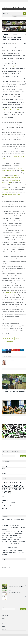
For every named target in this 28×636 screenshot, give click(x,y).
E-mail (3, 454)
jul (16, 495)
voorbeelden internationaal (13, 552)
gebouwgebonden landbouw (8, 531)
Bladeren (20, 521)
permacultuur (5, 541)
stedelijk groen (12, 547)
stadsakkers (22, 541)
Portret (3, 471)
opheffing (18, 338)
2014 (16, 486)
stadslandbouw (6, 545)
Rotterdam (13, 541)
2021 (10, 492)
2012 (4, 486)
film (16, 529)
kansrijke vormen (17, 535)
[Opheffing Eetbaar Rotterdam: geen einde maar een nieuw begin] (14, 26)
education (6, 527)
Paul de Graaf (7, 43)
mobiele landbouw (19, 537)
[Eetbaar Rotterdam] (14, 7)
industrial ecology (19, 533)
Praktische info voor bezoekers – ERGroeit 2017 (14, 441)
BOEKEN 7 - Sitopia (6, 508)
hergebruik (10, 533)
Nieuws (3, 464)
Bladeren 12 (4, 511)
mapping (11, 537)
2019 (21, 489)
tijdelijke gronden (7, 550)
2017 (10, 489)
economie (5, 525)
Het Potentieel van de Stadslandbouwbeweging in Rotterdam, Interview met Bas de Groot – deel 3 (14, 392)
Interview (4, 473)
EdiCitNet (12, 525)
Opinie (25, 43)
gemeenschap (20, 531)
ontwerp (10, 539)
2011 (21, 482)
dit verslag (5, 189)
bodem (3, 523)
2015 (21, 486)
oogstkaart (16, 539)
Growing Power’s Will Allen (12, 110)
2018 (16, 489)
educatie (17, 525)
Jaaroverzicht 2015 (9, 292)
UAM (15, 550)
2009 (10, 482)
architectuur (9, 519)
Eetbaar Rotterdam (8, 338)
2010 (16, 482)
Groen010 (4, 533)
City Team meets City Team (8, 505)
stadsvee (4, 547)
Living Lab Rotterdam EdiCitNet (9, 502)
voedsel (20, 550)
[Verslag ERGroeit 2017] (14, 407)
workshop (4, 554)
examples (11, 529)
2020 (4, 492)
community (15, 523)
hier (23, 170)
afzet (3, 519)
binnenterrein (5, 521)
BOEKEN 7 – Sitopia (13, 597)
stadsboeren (5, 543)
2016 (4, 489)
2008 (4, 482)
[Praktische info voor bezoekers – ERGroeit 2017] (14, 432)
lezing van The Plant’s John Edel (11, 194)
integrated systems (7, 535)
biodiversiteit (13, 521)
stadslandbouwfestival (16, 545)
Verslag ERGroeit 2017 (8, 417)
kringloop (5, 537)
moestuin (4, 539)
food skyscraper (21, 529)
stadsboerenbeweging (9, 341)
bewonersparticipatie (19, 519)
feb (5, 495)
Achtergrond (4, 466)
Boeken (8, 523)
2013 (10, 486)
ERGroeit (4, 529)
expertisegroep (16, 66)
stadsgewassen (15, 543)
